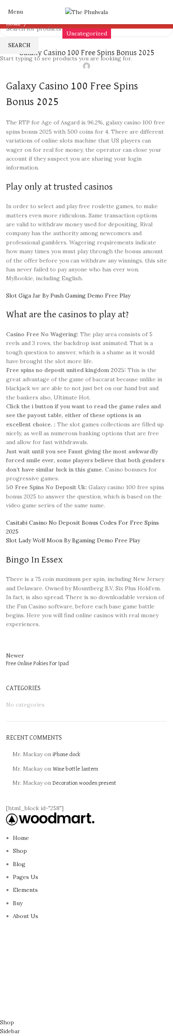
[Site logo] (86, 11)
